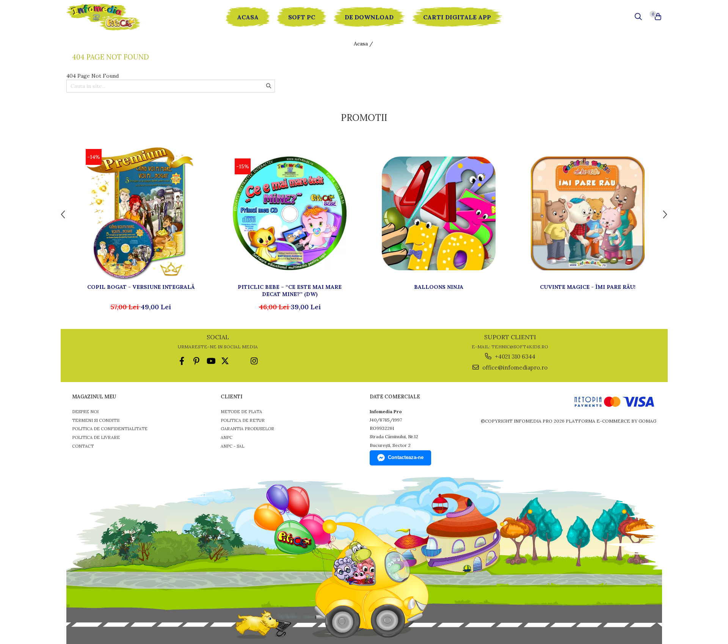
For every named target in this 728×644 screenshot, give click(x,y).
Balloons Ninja (438, 287)
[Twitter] (225, 361)
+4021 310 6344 (514, 356)
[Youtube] (210, 361)
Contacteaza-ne (406, 457)
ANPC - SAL (232, 446)
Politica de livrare (96, 437)
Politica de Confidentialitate (109, 428)
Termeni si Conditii (95, 420)
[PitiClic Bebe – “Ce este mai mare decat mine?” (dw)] (290, 213)
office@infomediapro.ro (514, 367)
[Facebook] (181, 361)
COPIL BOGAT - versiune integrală (141, 287)
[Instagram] (253, 361)
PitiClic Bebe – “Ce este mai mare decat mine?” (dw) (290, 290)
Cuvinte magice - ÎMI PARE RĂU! (587, 287)
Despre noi (85, 411)
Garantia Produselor (247, 428)
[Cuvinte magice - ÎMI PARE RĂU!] (588, 213)
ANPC (226, 437)
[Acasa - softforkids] (111, 17)
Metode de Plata (241, 411)
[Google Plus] (239, 361)
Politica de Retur (243, 420)
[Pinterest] (196, 361)
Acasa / (364, 43)
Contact (83, 446)
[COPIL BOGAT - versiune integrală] (141, 213)
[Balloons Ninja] (439, 213)
